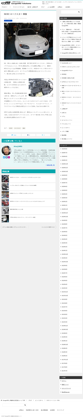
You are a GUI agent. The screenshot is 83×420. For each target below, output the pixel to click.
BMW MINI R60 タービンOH (16, 209)
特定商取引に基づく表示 (32, 410)
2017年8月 (64, 367)
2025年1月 (64, 205)
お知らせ (64, 112)
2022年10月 (65, 261)
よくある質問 (51, 7)
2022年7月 (64, 273)
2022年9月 (64, 265)
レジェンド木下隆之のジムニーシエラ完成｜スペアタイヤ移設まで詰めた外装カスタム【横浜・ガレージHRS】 (71, 39)
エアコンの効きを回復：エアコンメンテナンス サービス (15, 227)
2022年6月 (64, 276)
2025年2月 (64, 201)
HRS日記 (64, 74)
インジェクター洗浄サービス (48, 227)
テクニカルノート (66, 124)
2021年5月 (64, 314)
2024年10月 (65, 216)
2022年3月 (64, 288)
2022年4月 (64, 284)
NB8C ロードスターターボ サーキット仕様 (71, 86)
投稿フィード (65, 384)
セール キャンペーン (67, 120)
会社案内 (67, 7)
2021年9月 (64, 299)
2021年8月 (64, 303)
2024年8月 (64, 224)
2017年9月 (64, 363)
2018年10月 (65, 344)
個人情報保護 (44, 410)
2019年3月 (64, 337)
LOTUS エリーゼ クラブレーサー (70, 81)
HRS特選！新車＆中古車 (68, 78)
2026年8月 (64, 148)
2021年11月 (65, 291)
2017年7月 (64, 370)
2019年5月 (64, 333)
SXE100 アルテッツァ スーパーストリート (71, 104)
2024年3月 (64, 243)
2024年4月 (64, 239)
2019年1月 (64, 340)
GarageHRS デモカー (67, 70)
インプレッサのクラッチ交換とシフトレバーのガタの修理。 (23, 185)
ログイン (64, 380)
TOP (14, 400)
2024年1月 (64, 250)
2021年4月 (64, 318)
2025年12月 (65, 164)
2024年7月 (64, 228)
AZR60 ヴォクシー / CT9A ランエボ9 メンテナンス (21, 193)
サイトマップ (60, 410)
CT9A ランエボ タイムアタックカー (71, 66)
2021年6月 (64, 310)
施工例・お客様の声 (33, 7)
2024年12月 (65, 209)
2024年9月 (64, 220)
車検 (24, 128)
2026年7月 (64, 152)
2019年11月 (65, 325)
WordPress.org (65, 392)
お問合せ (60, 7)
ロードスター (18, 128)
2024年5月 (64, 235)
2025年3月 (64, 197)
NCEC (10, 128)
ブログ (42, 7)
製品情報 (64, 135)
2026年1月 (64, 160)
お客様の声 (64, 108)
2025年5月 (64, 190)
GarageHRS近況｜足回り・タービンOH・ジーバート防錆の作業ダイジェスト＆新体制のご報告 (71, 47)
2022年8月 (64, 269)
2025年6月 (64, 186)
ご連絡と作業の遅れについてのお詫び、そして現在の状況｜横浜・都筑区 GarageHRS (71, 23)
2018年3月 (64, 352)
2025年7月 (64, 182)
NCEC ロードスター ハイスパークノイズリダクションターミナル (25, 177)
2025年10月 (65, 171)
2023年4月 (64, 258)
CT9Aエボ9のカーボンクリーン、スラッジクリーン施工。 (23, 217)
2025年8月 (64, 179)
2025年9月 (64, 175)
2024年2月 (64, 246)
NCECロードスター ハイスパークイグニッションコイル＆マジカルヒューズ (27, 201)
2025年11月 (65, 167)
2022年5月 (64, 280)
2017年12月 (65, 359)
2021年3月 (64, 322)
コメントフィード (66, 388)
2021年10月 (65, 295)
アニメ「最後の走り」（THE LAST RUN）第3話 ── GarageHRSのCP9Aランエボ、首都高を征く (71, 31)
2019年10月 (65, 329)
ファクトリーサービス (18, 7)
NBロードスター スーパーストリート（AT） (71, 92)
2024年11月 (65, 213)
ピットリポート (8, 20)
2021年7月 (64, 307)
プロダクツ (4, 7)
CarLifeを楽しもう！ (67, 63)
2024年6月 (64, 231)
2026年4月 (64, 156)
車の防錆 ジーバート (67, 139)
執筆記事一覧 (51, 165)
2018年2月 (64, 355)
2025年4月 (64, 194)
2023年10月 (65, 254)
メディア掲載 (65, 131)
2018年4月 (64, 348)
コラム (63, 116)
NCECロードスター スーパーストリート (71, 98)
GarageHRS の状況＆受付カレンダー (71, 53)
